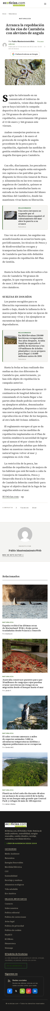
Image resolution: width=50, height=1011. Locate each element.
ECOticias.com (10, 496)
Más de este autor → (13, 555)
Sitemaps (9, 948)
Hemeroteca (10, 943)
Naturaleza (13, 14)
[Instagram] (28, 991)
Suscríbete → (16, 965)
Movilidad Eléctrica (13, 867)
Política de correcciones (15, 917)
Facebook (25, 508)
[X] (16, 991)
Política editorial (12, 912)
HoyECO (8, 934)
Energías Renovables (14, 862)
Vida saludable (11, 889)
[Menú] (45, 3)
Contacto (9, 903)
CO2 (6, 871)
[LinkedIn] (35, 991)
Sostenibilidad (11, 876)
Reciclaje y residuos (13, 880)
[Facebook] (9, 991)
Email (34, 508)
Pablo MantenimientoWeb (23, 41)
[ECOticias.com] (13, 4)
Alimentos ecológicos (14, 884)
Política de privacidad (14, 926)
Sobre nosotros (11, 908)
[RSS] (22, 991)
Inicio (4, 14)
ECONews (9, 939)
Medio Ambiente (12, 853)
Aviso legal (9, 921)
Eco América (10, 893)
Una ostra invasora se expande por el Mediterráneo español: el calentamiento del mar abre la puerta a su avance (31, 217)
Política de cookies (13, 930)
